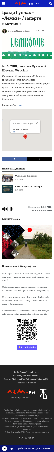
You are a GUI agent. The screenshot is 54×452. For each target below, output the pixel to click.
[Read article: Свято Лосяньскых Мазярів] (7, 189)
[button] (25, 137)
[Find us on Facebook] (19, 437)
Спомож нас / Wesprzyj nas (19, 265)
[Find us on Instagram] (26, 437)
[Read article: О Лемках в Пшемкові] (7, 178)
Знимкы (21, 383)
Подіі (14, 132)
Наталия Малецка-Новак (19, 31)
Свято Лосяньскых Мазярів (28, 186)
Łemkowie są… (11, 218)
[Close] (37, 123)
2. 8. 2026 (19, 190)
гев (20, 105)
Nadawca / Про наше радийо (26, 376)
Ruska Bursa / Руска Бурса (26, 372)
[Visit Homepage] (24, 3)
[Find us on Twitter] (22, 437)
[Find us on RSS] (33, 437)
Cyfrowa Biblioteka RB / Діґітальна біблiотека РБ (26, 379)
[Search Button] (50, 3)
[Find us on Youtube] (30, 437)
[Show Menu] (3, 3)
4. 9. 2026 (19, 179)
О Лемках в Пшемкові (26, 176)
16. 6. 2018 (40, 31)
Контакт (32, 383)
